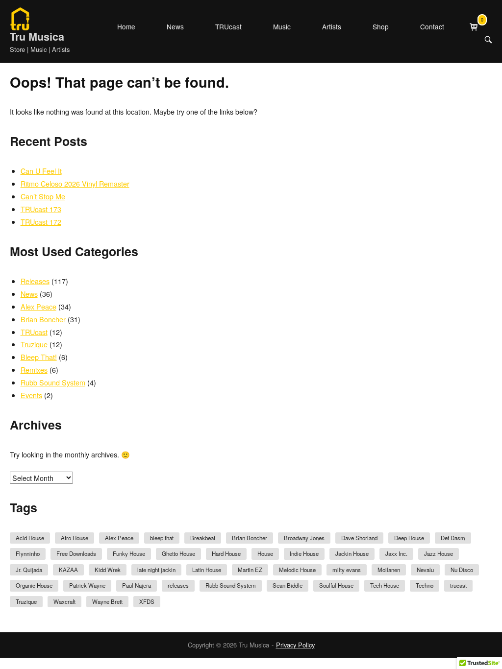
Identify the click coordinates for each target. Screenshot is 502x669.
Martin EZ (250, 569)
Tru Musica (37, 36)
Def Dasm (453, 538)
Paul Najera (136, 585)
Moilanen (388, 569)
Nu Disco (462, 569)
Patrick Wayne (87, 585)
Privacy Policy (295, 644)
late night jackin (156, 569)
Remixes (34, 369)
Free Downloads (76, 553)
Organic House (34, 585)
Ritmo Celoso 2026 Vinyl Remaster (75, 183)
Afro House (74, 538)
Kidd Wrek (108, 569)
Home (126, 26)
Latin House (206, 569)
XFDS (146, 601)
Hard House (226, 553)
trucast (458, 585)
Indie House (304, 553)
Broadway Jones (304, 538)
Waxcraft (64, 601)
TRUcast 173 (41, 209)
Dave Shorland (359, 538)
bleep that (162, 538)
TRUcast (228, 26)
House (265, 553)
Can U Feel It (41, 171)
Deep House (409, 538)
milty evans (346, 569)
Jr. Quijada (29, 569)
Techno (424, 585)
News (175, 26)
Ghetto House (178, 553)
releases (178, 585)
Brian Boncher (43, 319)
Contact (432, 26)
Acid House (30, 538)
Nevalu (425, 569)
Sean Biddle (287, 585)
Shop (381, 26)
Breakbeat (202, 538)
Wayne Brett (107, 601)
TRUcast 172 (41, 221)
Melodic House (297, 569)
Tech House (384, 585)
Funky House (129, 553)
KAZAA (68, 569)
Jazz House (438, 553)
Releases (35, 281)
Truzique (34, 344)
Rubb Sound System (53, 382)
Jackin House (352, 553)
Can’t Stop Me (43, 196)
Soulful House (336, 585)
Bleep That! (39, 357)
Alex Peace (38, 306)
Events (31, 395)
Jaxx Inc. (396, 553)
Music (282, 26)
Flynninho (28, 553)
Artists (331, 26)
